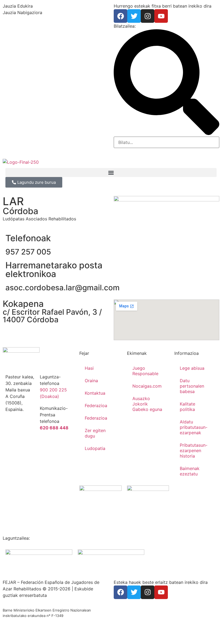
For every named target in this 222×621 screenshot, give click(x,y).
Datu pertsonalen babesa (192, 386)
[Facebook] (120, 16)
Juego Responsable (145, 370)
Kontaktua (95, 393)
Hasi (89, 368)
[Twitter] (134, 16)
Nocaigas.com (147, 386)
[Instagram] (147, 16)
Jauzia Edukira (18, 6)
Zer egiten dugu (95, 433)
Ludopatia (95, 448)
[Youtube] (161, 16)
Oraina (91, 380)
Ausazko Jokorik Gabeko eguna (147, 404)
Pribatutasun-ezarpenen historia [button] (193, 450)
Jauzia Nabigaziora (22, 12)
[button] (111, 172)
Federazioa (96, 405)
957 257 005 (28, 251)
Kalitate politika (187, 406)
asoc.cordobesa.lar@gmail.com (62, 287)
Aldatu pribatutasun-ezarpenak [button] (193, 427)
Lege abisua (192, 368)
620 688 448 (54, 427)
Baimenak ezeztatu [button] (190, 471)
